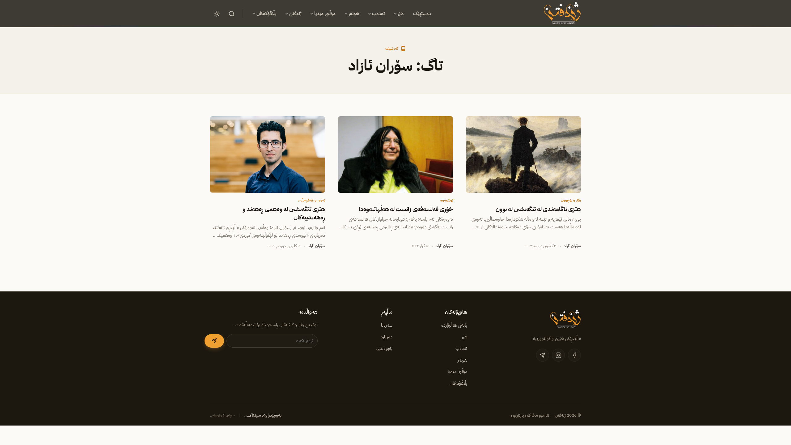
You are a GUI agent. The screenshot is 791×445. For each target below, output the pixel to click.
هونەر (354, 13)
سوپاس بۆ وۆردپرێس (222, 415)
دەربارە (386, 336)
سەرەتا (386, 325)
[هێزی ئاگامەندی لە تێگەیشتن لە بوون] (523, 154)
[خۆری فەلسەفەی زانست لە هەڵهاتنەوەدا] (395, 154)
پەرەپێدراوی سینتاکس (262, 415)
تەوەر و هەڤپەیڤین (311, 200)
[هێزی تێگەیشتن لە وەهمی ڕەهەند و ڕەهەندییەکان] (267, 154)
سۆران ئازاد (572, 246)
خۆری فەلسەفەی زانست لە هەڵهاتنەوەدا (406, 209)
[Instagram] (558, 355)
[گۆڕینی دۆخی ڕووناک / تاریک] (216, 13)
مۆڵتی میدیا (325, 13)
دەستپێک (422, 13)
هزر (401, 13)
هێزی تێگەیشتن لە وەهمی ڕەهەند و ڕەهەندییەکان (284, 213)
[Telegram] (542, 355)
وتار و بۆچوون (571, 200)
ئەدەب (378, 13)
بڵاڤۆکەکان (266, 13)
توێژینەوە (446, 200)
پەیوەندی (384, 348)
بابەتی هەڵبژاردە (454, 325)
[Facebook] (574, 355)
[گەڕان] (231, 13)
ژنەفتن (295, 13)
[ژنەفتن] (561, 13)
